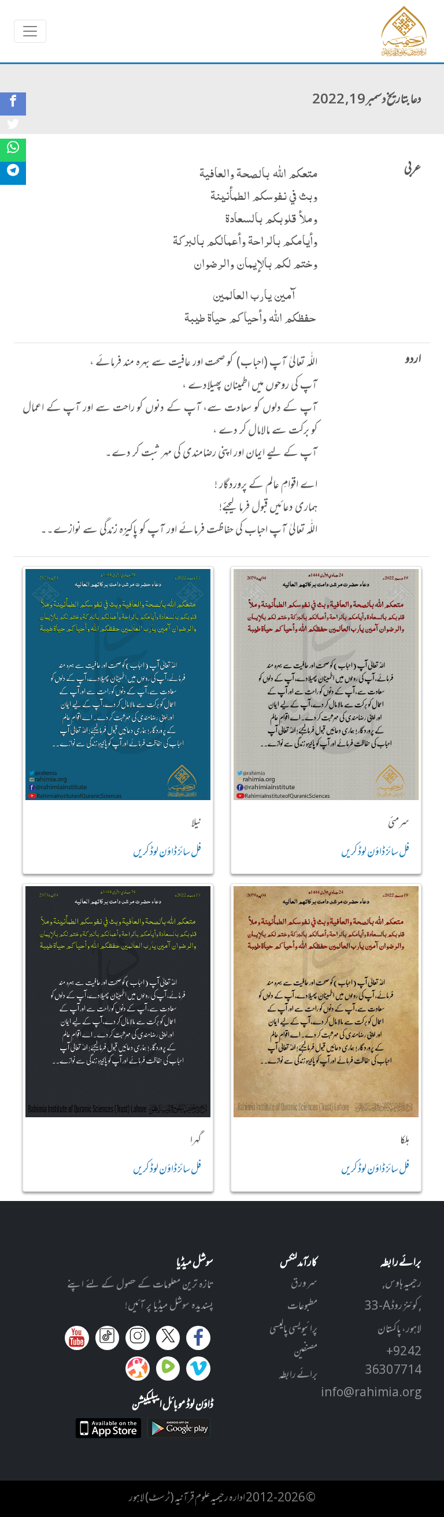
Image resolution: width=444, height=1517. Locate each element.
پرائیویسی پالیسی (293, 1329)
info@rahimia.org (371, 1393)
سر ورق (304, 1284)
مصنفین (305, 1352)
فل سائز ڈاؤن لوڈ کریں (375, 852)
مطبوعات (302, 1306)
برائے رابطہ (298, 1375)
